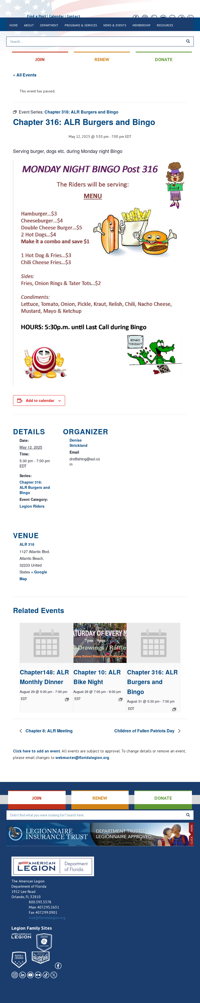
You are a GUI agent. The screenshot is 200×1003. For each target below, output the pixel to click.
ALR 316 (27, 544)
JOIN (40, 59)
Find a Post (36, 16)
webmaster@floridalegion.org (82, 757)
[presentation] (46, 643)
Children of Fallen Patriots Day (145, 731)
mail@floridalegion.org (47, 917)
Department (49, 25)
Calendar (56, 16)
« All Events (24, 75)
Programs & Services (81, 25)
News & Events (114, 25)
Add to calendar (40, 400)
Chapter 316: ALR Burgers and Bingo (35, 487)
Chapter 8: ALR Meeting (48, 731)
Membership (142, 25)
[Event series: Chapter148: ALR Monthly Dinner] (67, 699)
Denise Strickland (79, 442)
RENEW (102, 59)
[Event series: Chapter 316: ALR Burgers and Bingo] (174, 709)
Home (13, 25)
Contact (73, 16)
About (29, 25)
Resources (165, 25)
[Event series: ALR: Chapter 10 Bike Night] (120, 699)
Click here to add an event (36, 751)
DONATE (163, 59)
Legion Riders (32, 506)
